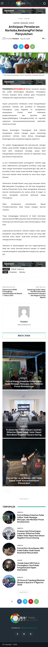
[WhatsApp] (32, 46)
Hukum (31, 23)
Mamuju (23, 378)
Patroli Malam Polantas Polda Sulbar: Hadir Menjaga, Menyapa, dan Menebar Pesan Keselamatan (24, 384)
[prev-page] (4, 491)
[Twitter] (21, 46)
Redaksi (15, 38)
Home (20, 18)
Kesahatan (13, 272)
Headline (24, 23)
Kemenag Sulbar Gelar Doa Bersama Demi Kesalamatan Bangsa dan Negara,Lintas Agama (36, 293)
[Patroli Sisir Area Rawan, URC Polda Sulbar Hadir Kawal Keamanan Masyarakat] (24, 462)
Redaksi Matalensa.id (29, 628)
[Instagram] (24, 633)
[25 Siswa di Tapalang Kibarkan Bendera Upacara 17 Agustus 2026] (8, 581)
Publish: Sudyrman (17, 269)
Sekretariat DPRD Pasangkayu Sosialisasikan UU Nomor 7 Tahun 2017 (12, 292)
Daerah (27, 18)
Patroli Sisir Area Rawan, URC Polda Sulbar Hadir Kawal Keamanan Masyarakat (24, 480)
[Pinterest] (26, 46)
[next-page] (7, 491)
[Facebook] (15, 46)
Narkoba (22, 272)
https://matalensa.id (24, 324)
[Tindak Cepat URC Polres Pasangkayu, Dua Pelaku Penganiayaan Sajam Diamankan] (8, 565)
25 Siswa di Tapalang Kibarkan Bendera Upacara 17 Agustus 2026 (31, 582)
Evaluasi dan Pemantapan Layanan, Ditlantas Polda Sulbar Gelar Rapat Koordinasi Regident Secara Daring (24, 432)
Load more (23, 592)
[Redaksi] (4, 38)
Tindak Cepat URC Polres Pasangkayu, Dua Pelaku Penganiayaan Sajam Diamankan (28, 566)
